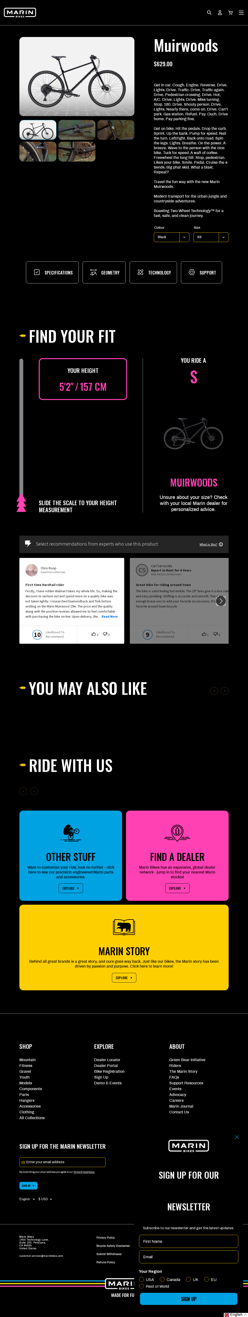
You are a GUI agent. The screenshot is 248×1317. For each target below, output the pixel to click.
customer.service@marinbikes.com (41, 1256)
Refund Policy (105, 1262)
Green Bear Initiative (187, 1060)
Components (30, 1089)
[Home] (20, 12)
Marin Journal (181, 1106)
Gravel (25, 1071)
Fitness (25, 1066)
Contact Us (179, 1112)
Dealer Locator (107, 1060)
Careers (176, 1100)
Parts (24, 1095)
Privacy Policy (105, 1237)
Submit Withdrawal (109, 1254)
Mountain (27, 1060)
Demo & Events (108, 1083)
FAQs (174, 1077)
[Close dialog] (237, 1137)
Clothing (26, 1112)
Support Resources (186, 1083)
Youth (24, 1077)
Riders (175, 1066)
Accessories (30, 1106)
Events (175, 1089)
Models (25, 1083)
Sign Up (101, 1077)
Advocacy (177, 1095)
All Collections (32, 1118)
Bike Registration (109, 1071)
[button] (230, 12)
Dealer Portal (106, 1066)
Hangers (26, 1100)
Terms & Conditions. (84, 1172)
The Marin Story (183, 1071)
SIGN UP (26, 1185)
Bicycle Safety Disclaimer (113, 1246)
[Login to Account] (220, 12)
